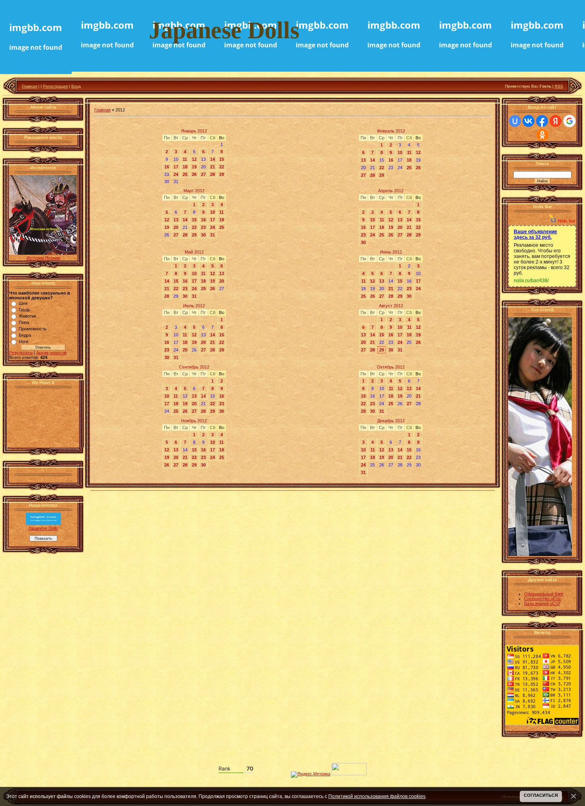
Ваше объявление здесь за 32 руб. (535, 234)
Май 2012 (194, 252)
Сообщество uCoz (542, 598)
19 (194, 166)
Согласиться (541, 795)
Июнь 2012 (391, 252)
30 (203, 234)
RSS (559, 86)
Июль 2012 (194, 305)
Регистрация (55, 86)
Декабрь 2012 (391, 420)
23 (203, 227)
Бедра (25, 335)
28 (212, 174)
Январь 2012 (194, 131)
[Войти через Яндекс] (556, 121)
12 (194, 159)
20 (176, 227)
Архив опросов (51, 352)
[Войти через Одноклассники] (542, 135)
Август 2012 (391, 305)
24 (176, 174)
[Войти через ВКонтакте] (528, 121)
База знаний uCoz (542, 603)
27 (203, 174)
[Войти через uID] (515, 121)
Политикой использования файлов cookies (376, 796)
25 (185, 174)
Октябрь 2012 (391, 367)
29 (221, 174)
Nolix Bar (566, 221)
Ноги (23, 341)
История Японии (43, 258)
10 (400, 152)
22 (221, 166)
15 (221, 159)
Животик (27, 316)
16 (166, 166)
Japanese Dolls (43, 528)
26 (194, 174)
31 (212, 234)
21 (212, 166)
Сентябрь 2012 (194, 367)
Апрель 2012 (391, 190)
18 (185, 166)
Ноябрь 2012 (194, 420)
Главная (29, 86)
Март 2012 (194, 190)
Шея (23, 303)
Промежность (33, 328)
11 (185, 159)
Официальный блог (544, 593)
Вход (76, 86)
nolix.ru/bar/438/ (531, 280)
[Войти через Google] (569, 121)
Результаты (21, 352)
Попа (24, 322)
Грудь (24, 309)
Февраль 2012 (391, 131)
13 (363, 160)
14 (212, 159)
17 (176, 166)
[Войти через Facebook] (542, 121)
